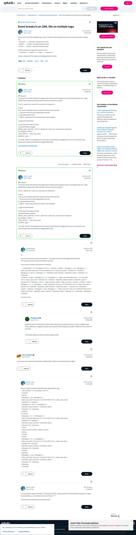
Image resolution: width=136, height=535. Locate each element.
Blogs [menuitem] (65, 3)
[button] (89, 22)
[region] (27, 529)
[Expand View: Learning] (77, 3)
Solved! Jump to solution (28, 22)
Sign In (128, 3)
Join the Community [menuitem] (31, 3)
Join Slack (107, 66)
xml (46, 61)
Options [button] (115, 15)
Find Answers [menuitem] (46, 3)
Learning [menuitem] (73, 3)
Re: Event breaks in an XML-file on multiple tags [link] (75, 15)
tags (42, 61)
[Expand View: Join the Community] (39, 3)
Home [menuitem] (19, 3)
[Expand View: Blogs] (67, 3)
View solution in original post (27, 146)
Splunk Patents (61, 529)
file (24, 61)
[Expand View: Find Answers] (52, 3)
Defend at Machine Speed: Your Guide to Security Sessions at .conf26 (107, 130)
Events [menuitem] (57, 3)
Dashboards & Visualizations (47, 15)
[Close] (52, 526)
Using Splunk (32, 15)
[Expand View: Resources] (88, 3)
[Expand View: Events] (60, 3)
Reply (85, 70)
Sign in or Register (115, 525)
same (37, 61)
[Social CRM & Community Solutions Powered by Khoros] (115, 515)
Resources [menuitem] (83, 3)
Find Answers (21, 15)
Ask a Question (109, 8)
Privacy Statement (8, 531)
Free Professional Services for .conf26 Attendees (107, 111)
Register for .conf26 (107, 36)
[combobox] (57, 8)
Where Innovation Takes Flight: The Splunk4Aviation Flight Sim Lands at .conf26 (107, 149)
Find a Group (107, 92)
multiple (30, 61)
